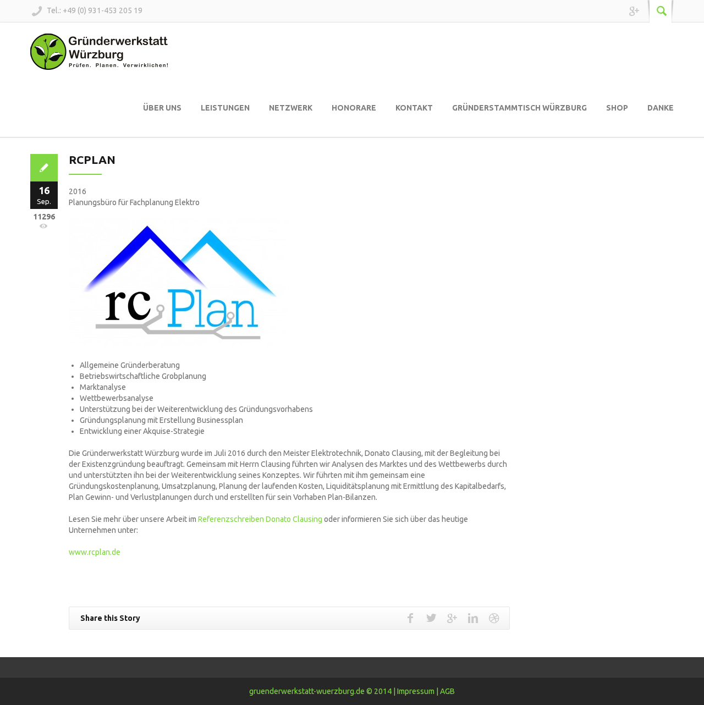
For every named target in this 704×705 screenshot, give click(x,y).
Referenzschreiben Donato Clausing (260, 519)
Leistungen (225, 107)
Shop (617, 107)
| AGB (445, 691)
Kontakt (414, 107)
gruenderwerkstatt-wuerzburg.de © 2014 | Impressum (342, 691)
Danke (660, 107)
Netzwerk (290, 107)
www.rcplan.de (94, 552)
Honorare (354, 107)
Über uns (162, 107)
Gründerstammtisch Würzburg (519, 107)
